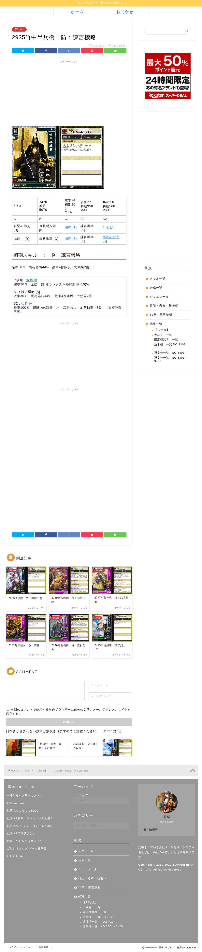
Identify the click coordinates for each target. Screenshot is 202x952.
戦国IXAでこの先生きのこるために (30, 825)
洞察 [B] (71, 227)
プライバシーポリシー (21, 947)
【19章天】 (162, 329)
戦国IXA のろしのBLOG (23, 810)
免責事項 (43, 947)
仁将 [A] (109, 227)
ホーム (77, 11)
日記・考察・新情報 (164, 305)
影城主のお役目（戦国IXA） (25, 841)
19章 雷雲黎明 (161, 314)
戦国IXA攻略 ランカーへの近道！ (30, 818)
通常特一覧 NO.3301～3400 (171, 359)
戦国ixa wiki (16, 803)
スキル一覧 (158, 278)
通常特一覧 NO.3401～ (171, 352)
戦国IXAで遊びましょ (21, 833)
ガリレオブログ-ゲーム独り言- (27, 848)
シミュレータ (159, 296)
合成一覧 (156, 287)
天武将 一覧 (163, 334)
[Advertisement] (69, 92)
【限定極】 (19, 29)
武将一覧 (156, 323)
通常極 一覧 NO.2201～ (170, 346)
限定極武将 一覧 (166, 339)
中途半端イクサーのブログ (24, 795)
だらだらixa (15, 856)
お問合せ (125, 11)
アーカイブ (80, 795)
